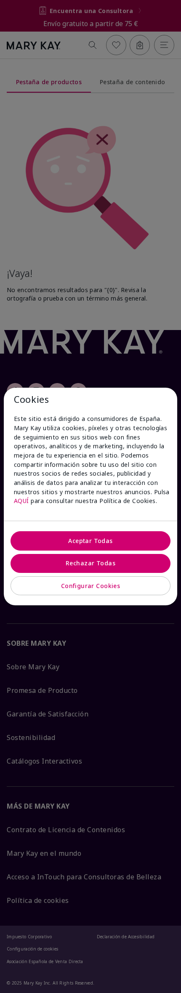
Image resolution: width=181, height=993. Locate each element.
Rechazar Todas (90, 563)
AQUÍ (21, 501)
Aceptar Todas (90, 541)
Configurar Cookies (90, 586)
